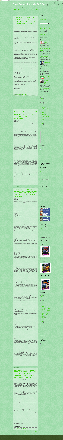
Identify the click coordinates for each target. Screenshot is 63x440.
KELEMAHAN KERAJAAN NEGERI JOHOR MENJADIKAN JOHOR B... (46, 109)
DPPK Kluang (38, 9)
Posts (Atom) (18, 433)
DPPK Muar (32, 9)
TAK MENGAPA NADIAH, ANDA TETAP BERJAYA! (47, 42)
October (43, 119)
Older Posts (36, 431)
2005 (42, 301)
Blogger (36, 438)
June (42, 124)
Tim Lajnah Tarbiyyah (43, 19)
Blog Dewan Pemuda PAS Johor (30, 4)
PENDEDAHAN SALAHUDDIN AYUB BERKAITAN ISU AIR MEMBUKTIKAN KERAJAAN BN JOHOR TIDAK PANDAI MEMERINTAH (25, 114)
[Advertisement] (25, 102)
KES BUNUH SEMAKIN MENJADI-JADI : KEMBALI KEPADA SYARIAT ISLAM (47, 82)
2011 (42, 97)
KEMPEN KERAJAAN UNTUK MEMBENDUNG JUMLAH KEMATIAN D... (46, 114)
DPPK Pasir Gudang (17, 9)
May (42, 322)
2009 (42, 296)
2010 (42, 98)
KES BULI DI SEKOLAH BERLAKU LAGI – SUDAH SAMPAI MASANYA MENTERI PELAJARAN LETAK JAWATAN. (45, 49)
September (43, 120)
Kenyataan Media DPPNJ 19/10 (44, 88)
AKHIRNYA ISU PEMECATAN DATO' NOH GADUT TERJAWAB (47, 62)
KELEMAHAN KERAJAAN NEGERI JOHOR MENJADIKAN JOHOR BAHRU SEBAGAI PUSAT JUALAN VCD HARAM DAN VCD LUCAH (24, 20)
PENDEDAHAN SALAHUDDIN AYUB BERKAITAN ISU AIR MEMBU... (46, 112)
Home (15, 12)
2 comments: (27, 94)
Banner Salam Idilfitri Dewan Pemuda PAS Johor (47, 77)
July (42, 123)
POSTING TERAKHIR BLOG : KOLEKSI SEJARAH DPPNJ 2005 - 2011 (45, 28)
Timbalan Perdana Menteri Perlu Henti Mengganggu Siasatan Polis (45, 56)
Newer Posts (15, 431)
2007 (42, 102)
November (43, 107)
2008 (42, 101)
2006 (42, 103)
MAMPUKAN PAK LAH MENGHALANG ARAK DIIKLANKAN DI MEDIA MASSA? (45, 35)
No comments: (27, 364)
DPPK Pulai (25, 9)
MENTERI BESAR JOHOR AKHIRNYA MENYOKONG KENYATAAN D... (46, 117)
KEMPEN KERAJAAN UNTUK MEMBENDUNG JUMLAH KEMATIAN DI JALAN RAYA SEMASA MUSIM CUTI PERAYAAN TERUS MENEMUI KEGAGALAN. (25, 192)
